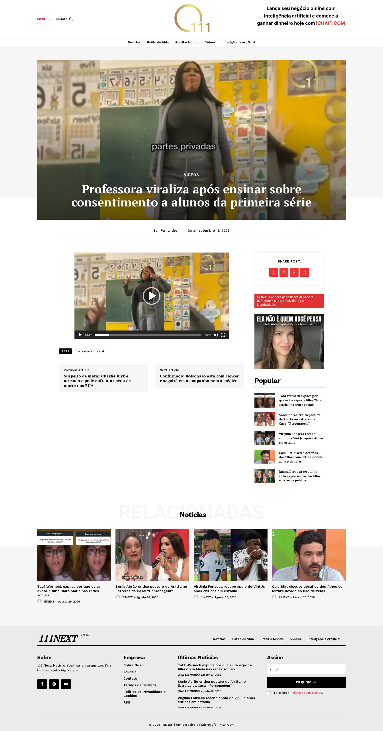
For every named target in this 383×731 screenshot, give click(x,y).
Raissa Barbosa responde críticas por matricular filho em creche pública (299, 475)
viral (100, 351)
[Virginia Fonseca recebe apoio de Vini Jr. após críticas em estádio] (264, 438)
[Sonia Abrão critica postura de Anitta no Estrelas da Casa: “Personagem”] (264, 419)
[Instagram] (54, 684)
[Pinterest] (294, 272)
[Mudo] (216, 335)
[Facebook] (273, 272)
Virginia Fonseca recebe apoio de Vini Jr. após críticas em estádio (301, 438)
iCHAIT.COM (330, 23)
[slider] (148, 335)
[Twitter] (283, 272)
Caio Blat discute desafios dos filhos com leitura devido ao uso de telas (301, 457)
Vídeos (191, 175)
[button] (65, 18)
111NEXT (49, 601)
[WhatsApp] (304, 272)
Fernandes (169, 231)
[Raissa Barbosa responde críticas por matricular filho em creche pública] (264, 476)
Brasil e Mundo (189, 674)
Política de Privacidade (306, 692)
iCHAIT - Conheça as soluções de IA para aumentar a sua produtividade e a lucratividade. (285, 300)
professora (83, 351)
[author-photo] (40, 601)
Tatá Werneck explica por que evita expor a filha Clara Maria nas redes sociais (300, 400)
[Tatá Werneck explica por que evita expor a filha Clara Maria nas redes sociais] (264, 400)
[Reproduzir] (80, 335)
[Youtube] (66, 684)
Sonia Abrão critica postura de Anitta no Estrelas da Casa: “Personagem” (299, 419)
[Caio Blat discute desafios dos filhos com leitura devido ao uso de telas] (264, 457)
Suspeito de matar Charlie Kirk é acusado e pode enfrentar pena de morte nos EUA (97, 381)
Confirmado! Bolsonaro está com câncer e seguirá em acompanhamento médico (199, 378)
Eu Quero (303, 682)
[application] (151, 296)
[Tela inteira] (223, 335)
